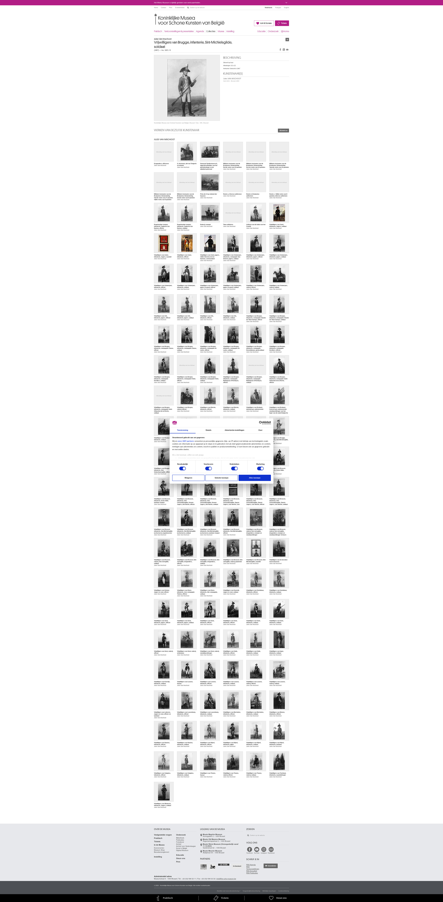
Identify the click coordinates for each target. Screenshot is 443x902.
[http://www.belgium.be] (212, 866)
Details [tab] (208, 430)
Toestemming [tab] (182, 430)
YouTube (256, 853)
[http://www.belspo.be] (203, 866)
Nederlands (268, 7)
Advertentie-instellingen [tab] (234, 430)
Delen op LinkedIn (284, 49)
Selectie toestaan (221, 478)
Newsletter (272, 866)
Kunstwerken (287, 39)
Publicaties (180, 840)
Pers (170, 7)
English (286, 7)
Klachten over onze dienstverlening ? (228, 891)
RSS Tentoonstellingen (252, 868)
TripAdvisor (271, 853)
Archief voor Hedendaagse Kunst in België (186, 847)
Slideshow (283, 130)
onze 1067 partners (186, 441)
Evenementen (179, 7)
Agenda (200, 31)
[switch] (208, 468)
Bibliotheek (180, 838)
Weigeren (188, 478)
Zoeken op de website (188, 8)
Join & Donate (266, 23)
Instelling (230, 31)
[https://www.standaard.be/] (237, 866)
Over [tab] (260, 430)
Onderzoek (273, 31)
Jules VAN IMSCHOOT (232, 80)
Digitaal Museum (182, 850)
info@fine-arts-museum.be (226, 879)
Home (156, 7)
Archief (178, 844)
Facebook (249, 853)
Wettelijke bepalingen (269, 891)
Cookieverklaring (283, 891)
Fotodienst (180, 842)
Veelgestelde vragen (163, 834)
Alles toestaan (254, 478)
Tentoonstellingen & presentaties (179, 31)
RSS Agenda (251, 865)
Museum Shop (159, 850)
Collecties (210, 31)
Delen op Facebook (280, 49)
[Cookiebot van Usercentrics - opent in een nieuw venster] (261, 423)
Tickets (284, 23)
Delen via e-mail (287, 49)
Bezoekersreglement (161, 852)
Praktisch (158, 31)
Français (278, 7)
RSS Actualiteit (251, 871)
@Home (285, 31)
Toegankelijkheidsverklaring (251, 891)
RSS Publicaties (252, 873)
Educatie (261, 31)
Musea (221, 31)
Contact (163, 7)
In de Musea (159, 844)
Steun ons (180, 858)
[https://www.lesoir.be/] (224, 864)
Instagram (264, 853)
